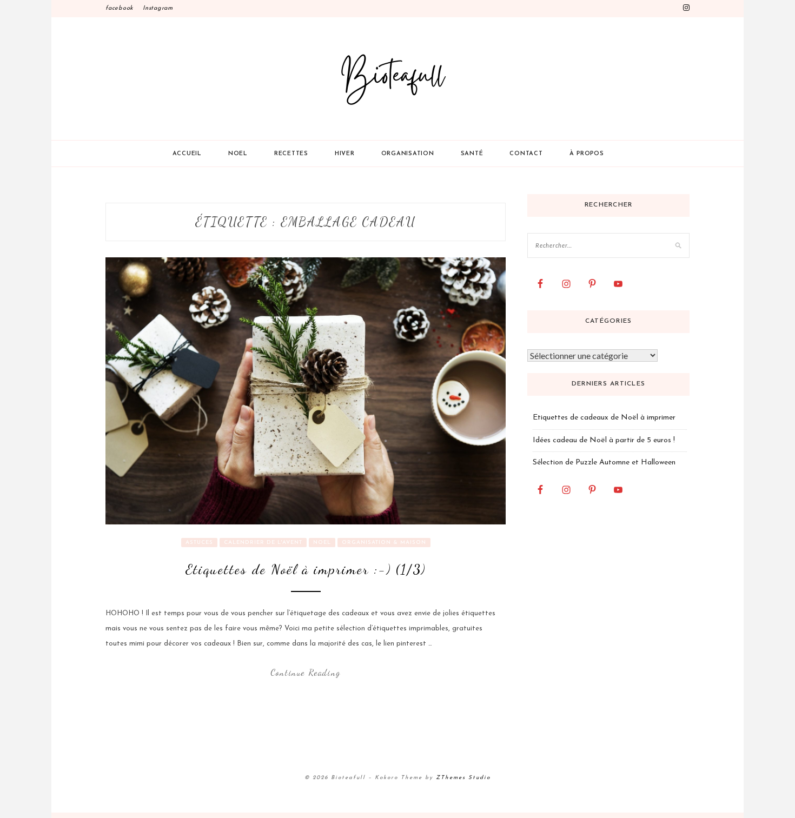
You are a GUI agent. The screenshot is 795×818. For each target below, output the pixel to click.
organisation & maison (384, 543)
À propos (586, 154)
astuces (199, 543)
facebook (119, 8)
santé (472, 154)
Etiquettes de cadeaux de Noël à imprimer (604, 418)
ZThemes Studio (463, 778)
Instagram (158, 8)
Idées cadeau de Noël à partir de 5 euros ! (604, 440)
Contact (525, 154)
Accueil (187, 154)
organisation (407, 154)
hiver (345, 154)
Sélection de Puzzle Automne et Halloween (604, 462)
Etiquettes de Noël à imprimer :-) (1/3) (306, 569)
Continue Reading (305, 672)
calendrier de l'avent (263, 543)
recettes (291, 154)
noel (238, 154)
